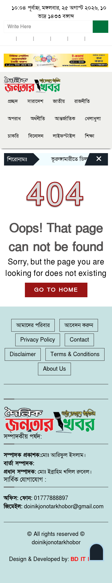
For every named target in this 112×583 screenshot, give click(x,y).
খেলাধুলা (93, 118)
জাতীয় (59, 101)
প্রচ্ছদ (13, 101)
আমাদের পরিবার (33, 325)
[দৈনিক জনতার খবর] (32, 83)
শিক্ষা (89, 136)
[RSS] (93, 39)
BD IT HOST (87, 559)
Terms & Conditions (75, 354)
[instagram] (42, 39)
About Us (54, 369)
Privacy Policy (37, 339)
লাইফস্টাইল (64, 136)
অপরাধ (14, 118)
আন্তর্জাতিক (65, 118)
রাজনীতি (82, 101)
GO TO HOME (56, 290)
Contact (79, 339)
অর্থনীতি (37, 118)
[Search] (100, 26)
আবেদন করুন (78, 325)
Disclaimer (23, 354)
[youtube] (76, 39)
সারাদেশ (35, 101)
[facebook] (8, 39)
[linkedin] (59, 39)
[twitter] (25, 39)
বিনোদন (35, 136)
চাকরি (13, 136)
